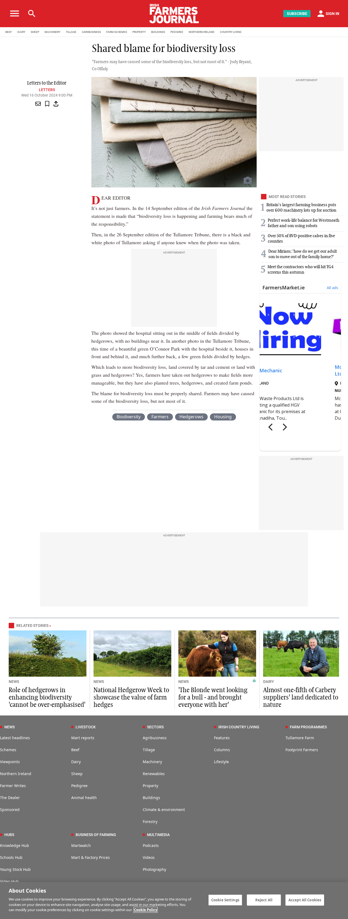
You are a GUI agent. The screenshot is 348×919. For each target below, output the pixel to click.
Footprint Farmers (301, 749)
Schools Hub (11, 857)
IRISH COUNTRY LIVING (238, 727)
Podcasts (151, 845)
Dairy (76, 761)
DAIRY (21, 31)
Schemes (8, 749)
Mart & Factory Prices (90, 857)
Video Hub (9, 881)
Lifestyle (221, 761)
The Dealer (10, 797)
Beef (75, 749)
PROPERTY (139, 31)
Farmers (160, 417)
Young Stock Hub (15, 869)
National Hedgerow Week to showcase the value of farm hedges (131, 697)
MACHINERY (52, 31)
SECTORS (155, 727)
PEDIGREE (176, 31)
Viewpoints (10, 761)
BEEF (8, 31)
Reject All (263, 899)
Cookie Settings (225, 899)
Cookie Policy (145, 909)
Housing (223, 417)
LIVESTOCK (86, 727)
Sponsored (10, 809)
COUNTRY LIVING (230, 31)
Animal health (84, 797)
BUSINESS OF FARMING (96, 835)
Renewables (154, 773)
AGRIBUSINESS (91, 31)
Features (222, 737)
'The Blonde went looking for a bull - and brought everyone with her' (212, 697)
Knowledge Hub (14, 845)
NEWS (14, 681)
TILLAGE (71, 31)
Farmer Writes (13, 785)
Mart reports (82, 737)
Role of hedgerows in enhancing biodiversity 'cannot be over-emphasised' (47, 697)
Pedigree (79, 785)
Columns (222, 749)
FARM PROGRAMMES (308, 727)
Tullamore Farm (299, 737)
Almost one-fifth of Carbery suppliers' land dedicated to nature (300, 697)
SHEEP (35, 31)
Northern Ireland (15, 773)
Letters (47, 90)
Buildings (151, 797)
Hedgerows (191, 417)
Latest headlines (15, 737)
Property (150, 785)
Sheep (77, 773)
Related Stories (32, 625)
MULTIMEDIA (158, 835)
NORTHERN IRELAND (202, 31)
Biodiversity (129, 417)
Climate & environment (164, 809)
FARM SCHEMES (116, 31)
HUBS (9, 835)
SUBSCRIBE (297, 13)
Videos (149, 857)
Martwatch (81, 845)
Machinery (152, 761)
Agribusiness (155, 737)
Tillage (149, 749)
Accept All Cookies (304, 899)
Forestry (150, 821)
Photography (154, 869)
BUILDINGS (158, 31)
